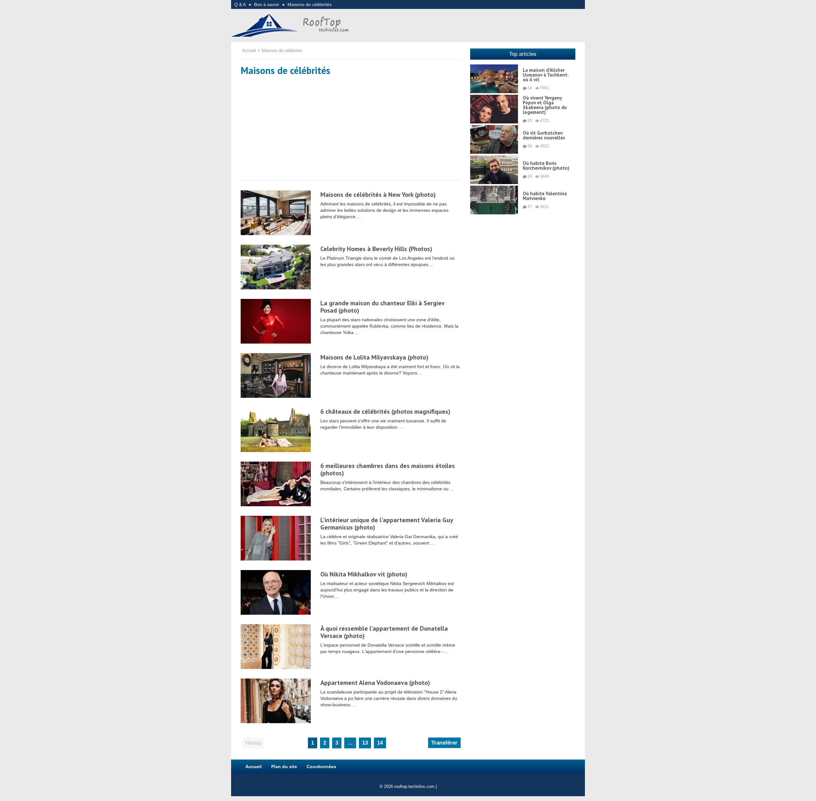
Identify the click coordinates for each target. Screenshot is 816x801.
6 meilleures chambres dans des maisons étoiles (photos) (387, 469)
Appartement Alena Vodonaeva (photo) (375, 683)
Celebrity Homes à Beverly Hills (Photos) (376, 249)
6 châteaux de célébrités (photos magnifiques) (385, 411)
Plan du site (284, 766)
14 (380, 743)
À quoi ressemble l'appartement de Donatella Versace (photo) (384, 632)
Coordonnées (321, 766)
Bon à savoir (266, 4)
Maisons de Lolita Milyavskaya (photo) (374, 357)
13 (365, 743)
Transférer (444, 743)
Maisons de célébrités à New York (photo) (378, 194)
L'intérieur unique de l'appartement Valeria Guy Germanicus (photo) (386, 523)
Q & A (240, 4)
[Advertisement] (351, 129)
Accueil (253, 766)
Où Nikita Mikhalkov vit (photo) (363, 574)
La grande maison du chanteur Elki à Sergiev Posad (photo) (382, 307)
